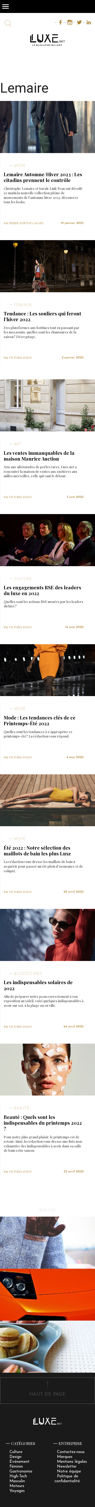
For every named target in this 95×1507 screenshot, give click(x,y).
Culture (15, 1452)
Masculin (17, 1481)
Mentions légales (72, 1462)
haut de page (47, 1394)
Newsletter (67, 1467)
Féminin (16, 1467)
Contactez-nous (71, 1452)
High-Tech (18, 1476)
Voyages (17, 1491)
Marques (64, 1457)
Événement (19, 1462)
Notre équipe (69, 1471)
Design (15, 1457)
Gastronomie (20, 1471)
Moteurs (16, 1486)
